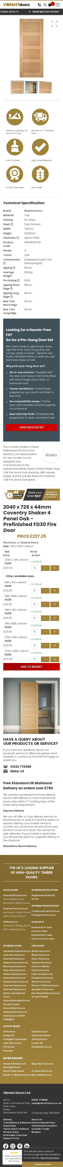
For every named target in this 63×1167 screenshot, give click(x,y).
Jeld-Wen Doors (12, 1043)
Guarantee (9, 1125)
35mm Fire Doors (41, 981)
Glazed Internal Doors (15, 981)
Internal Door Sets (41, 927)
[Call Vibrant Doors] (39, 4)
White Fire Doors (40, 951)
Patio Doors (10, 890)
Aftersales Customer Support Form (15, 1136)
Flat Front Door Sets (42, 938)
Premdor (8, 1050)
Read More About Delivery (20, 846)
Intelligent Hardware (14, 1039)
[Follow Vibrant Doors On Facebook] (6, 1148)
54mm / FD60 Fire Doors (45, 985)
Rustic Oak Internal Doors (14, 995)
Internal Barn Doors (14, 1008)
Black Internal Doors (14, 966)
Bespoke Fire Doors (42, 1063)
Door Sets (37, 922)
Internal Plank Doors (14, 989)
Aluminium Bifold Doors (16, 903)
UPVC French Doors (14, 916)
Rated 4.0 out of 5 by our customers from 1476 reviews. (14, 1158)
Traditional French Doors (45, 911)
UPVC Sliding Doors (14, 929)
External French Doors (15, 908)
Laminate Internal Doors (17, 951)
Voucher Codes (40, 1129)
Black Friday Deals (13, 1071)
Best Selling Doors (41, 1074)
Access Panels (11, 1004)
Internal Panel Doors (14, 985)
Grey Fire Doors (40, 958)
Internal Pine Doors (13, 958)
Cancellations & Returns (17, 1122)
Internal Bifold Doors (44, 890)
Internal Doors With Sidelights (14, 1017)
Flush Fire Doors (40, 970)
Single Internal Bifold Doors (43, 897)
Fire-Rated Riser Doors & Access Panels (45, 995)
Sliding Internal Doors (15, 1012)
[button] (54, 24)
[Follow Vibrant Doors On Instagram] (13, 1148)
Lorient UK (37, 1043)
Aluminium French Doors (17, 912)
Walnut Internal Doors (15, 962)
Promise (42, 11)
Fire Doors (9, 542)
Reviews (36, 1132)
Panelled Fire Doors (42, 978)
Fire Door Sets (39, 931)
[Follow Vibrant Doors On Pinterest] (20, 1148)
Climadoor (9, 1031)
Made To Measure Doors (17, 1074)
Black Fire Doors (40, 955)
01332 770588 (20, 767)
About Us (36, 1119)
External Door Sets (41, 935)
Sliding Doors (10, 921)
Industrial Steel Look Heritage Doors (14, 1065)
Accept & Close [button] (42, 1164)
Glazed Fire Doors (41, 962)
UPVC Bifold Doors (13, 899)
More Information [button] (50, 1157)
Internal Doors (12, 945)
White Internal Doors (14, 974)
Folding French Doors (43, 915)
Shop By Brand (11, 1026)
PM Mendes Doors (41, 1047)
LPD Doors (9, 1047)
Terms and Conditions (16, 1129)
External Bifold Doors (15, 895)
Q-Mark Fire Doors (41, 1071)
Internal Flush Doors (14, 978)
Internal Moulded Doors (16, 1000)
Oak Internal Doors (13, 955)
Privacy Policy (11, 1132)
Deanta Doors (33, 210)
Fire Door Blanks (40, 966)
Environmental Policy (43, 1122)
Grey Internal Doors (14, 970)
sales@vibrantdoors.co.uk (46, 1103)
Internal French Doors (45, 905)
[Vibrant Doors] (19, 4)
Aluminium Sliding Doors (17, 925)
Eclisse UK (8, 1035)
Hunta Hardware (40, 1035)
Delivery (7, 1119)
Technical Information (44, 1125)
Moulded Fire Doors (42, 989)
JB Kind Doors (39, 1039)
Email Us (17, 771)
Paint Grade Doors (42, 974)
